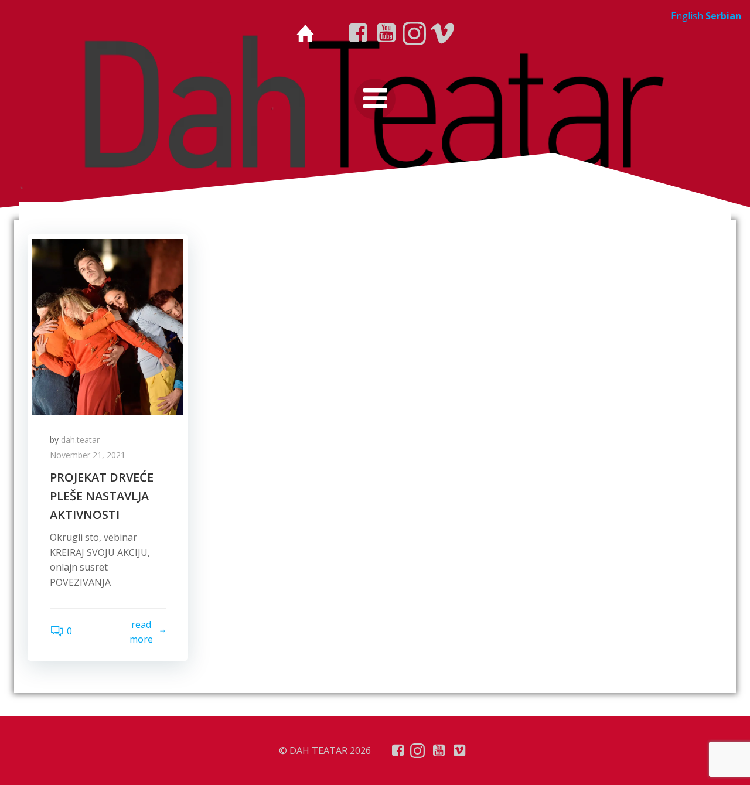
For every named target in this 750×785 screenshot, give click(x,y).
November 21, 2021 (87, 454)
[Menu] (375, 99)
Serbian (723, 15)
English (687, 15)
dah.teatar (80, 439)
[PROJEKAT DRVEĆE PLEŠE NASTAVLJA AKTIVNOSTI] (107, 325)
